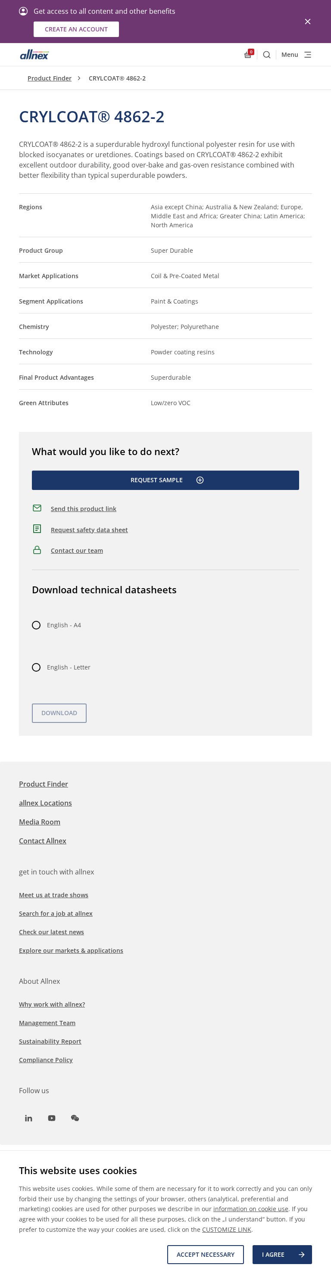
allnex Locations (45, 803)
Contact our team (77, 550)
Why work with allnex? (52, 1004)
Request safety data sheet (89, 530)
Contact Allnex (42, 841)
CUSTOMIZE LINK (226, 1229)
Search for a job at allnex (56, 913)
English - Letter (69, 667)
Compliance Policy (46, 1060)
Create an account (76, 29)
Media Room (39, 822)
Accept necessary (205, 1254)
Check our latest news (51, 932)
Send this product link (83, 509)
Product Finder (50, 78)
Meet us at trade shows (53, 895)
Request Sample (157, 480)
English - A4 (64, 625)
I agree (273, 1254)
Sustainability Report (50, 1041)
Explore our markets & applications (71, 950)
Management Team (47, 1023)
